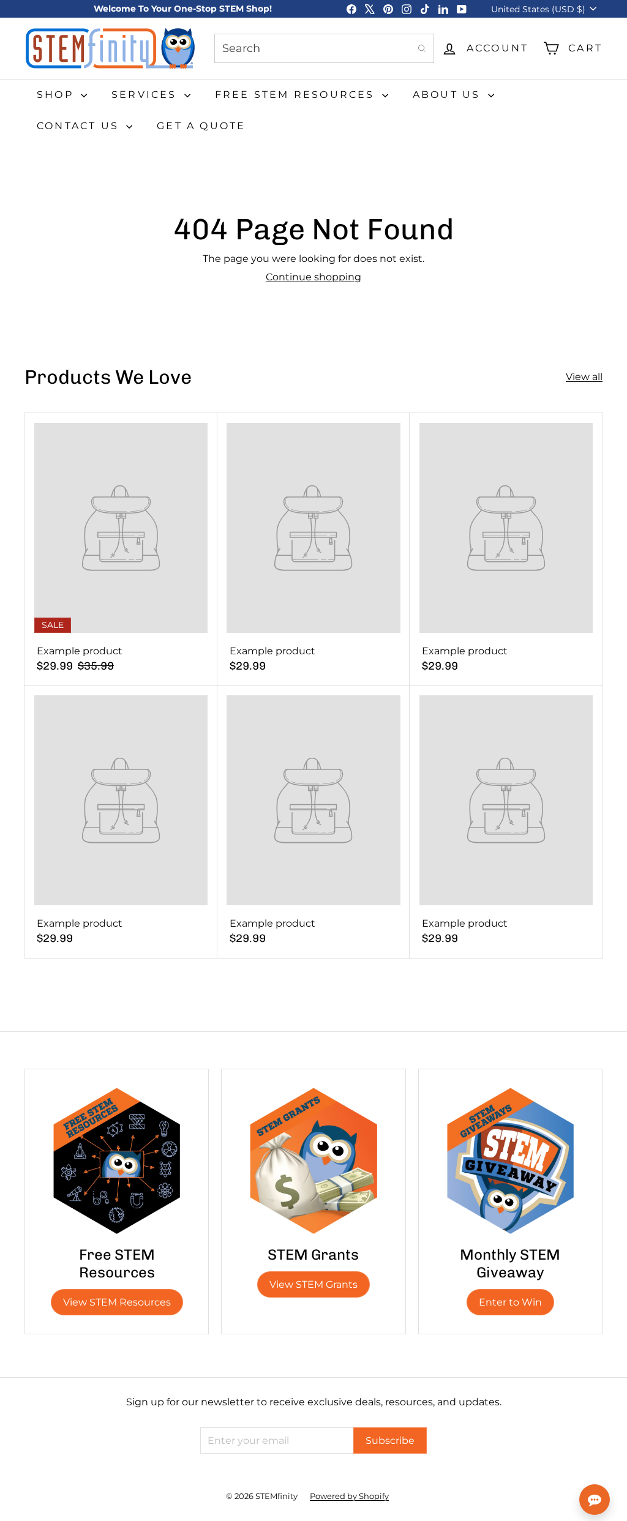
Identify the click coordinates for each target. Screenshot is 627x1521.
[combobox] (324, 48)
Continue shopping (313, 277)
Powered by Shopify (349, 1496)
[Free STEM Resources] (116, 1161)
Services (146, 94)
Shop (57, 94)
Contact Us (80, 126)
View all (584, 377)
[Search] (422, 48)
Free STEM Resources (297, 94)
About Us (449, 94)
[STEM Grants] (313, 1161)
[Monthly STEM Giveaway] (510, 1161)
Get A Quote (201, 126)
